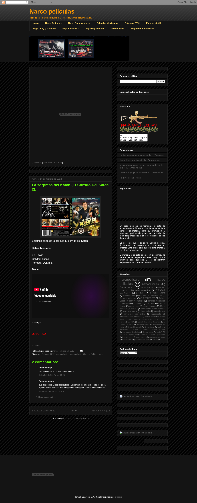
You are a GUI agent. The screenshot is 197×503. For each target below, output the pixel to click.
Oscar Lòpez (148, 332)
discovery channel (148, 334)
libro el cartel (127, 337)
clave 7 (134, 309)
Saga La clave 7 (70, 28)
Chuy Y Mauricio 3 (150, 319)
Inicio (36, 23)
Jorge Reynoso (150, 306)
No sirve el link (127, 178)
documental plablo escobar (153, 309)
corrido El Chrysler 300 (129, 334)
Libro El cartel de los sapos (154, 329)
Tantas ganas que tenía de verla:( (136, 155)
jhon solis (145, 311)
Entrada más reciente (43, 410)
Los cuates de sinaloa (131, 332)
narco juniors (159, 311)
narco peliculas (62, 354)
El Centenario (156, 322)
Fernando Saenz (157, 293)
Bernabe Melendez (128, 298)
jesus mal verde (130, 311)
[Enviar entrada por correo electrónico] (81, 351)
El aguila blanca (143, 324)
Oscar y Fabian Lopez (93, 354)
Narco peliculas (51, 11)
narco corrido (141, 337)
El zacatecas (150, 327)
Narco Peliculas (53, 23)
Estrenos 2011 (153, 23)
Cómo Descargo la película (133, 160)
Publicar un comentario (46, 397)
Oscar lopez (127, 287)
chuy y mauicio (136, 301)
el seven (162, 334)
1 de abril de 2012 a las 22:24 (52, 375)
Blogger (118, 497)
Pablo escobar (129, 296)
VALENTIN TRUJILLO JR (150, 296)
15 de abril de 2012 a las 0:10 (52, 391)
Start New (47, 162)
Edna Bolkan (142, 322)
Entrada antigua (101, 410)
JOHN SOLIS (146, 287)
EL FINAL (131, 322)
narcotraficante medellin (130, 317)
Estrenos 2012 (48, 354)
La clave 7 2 (136, 329)
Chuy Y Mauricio (134, 319)
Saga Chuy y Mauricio (44, 28)
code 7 (159, 332)
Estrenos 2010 (132, 23)
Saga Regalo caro (94, 28)
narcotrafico (126, 340)
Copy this (37, 162)
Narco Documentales (79, 23)
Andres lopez (150, 317)
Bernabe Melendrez (141, 290)
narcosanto (156, 314)
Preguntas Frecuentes (142, 28)
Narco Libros (117, 28)
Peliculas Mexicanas (107, 23)
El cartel (151, 303)
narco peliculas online (134, 314)
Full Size (58, 162)
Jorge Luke (134, 306)
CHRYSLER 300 (147, 298)
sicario (155, 340)
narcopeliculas (150, 284)
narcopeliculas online (157, 337)
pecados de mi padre (142, 340)
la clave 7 (141, 293)
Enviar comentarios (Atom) (77, 418)
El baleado (138, 303)
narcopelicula (76, 354)
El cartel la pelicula (134, 327)
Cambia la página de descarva (134, 172)
